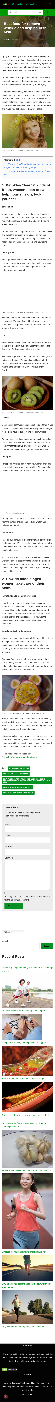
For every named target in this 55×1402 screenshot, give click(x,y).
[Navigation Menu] (50, 4)
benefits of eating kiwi (19, 768)
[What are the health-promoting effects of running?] (27, 1211)
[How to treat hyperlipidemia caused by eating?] (27, 1061)
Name (7, 824)
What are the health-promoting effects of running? (24, 1252)
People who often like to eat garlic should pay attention (26, 1170)
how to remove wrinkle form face (18, 793)
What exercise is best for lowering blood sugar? (23, 1010)
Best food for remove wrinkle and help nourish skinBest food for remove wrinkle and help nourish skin (26, 780)
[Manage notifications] (6, 1396)
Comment (9, 858)
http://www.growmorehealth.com (22, 757)
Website (8, 847)
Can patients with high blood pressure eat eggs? (24, 1043)
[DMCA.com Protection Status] (9, 1370)
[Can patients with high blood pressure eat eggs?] (22, 1027)
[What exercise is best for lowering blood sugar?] (27, 991)
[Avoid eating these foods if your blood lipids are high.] (27, 1097)
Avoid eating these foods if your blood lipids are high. (26, 1115)
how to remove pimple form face (17, 787)
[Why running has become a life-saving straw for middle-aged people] (27, 1268)
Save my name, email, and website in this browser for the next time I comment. (27, 898)
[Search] (40, 12)
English (9, 932)
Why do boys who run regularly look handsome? (24, 1327)
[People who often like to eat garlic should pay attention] (27, 1149)
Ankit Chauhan (12, 40)
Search (5, 941)
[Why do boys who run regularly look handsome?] (27, 1307)
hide (17, 160)
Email (7, 835)
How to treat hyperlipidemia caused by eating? (23, 1079)
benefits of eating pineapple (15, 774)
